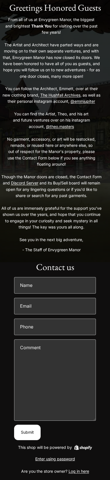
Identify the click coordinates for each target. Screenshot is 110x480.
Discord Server (24, 182)
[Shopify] (83, 447)
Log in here (79, 471)
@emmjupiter (83, 101)
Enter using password (55, 458)
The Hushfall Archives (60, 95)
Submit (27, 432)
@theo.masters (60, 126)
